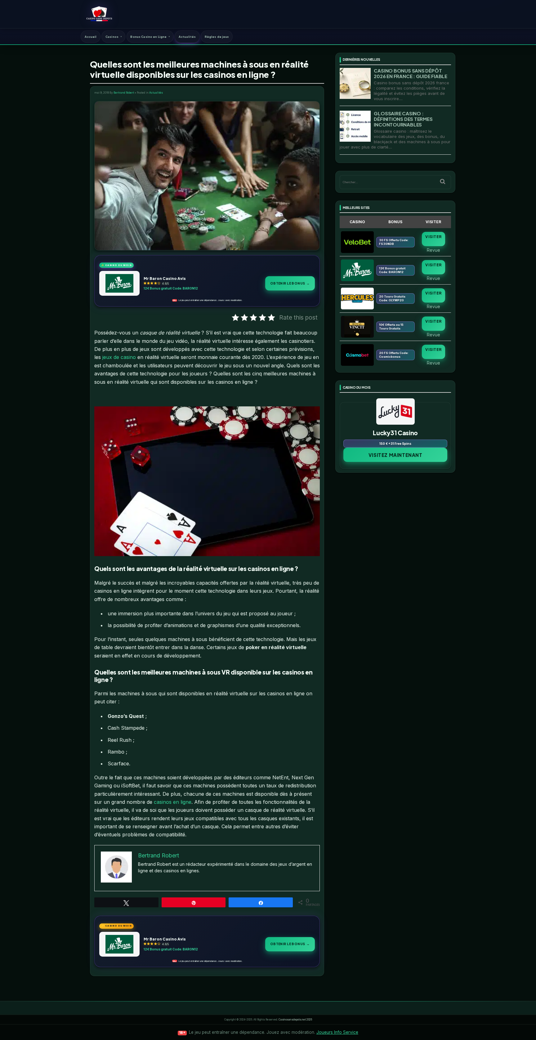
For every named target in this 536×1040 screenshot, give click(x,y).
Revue (433, 249)
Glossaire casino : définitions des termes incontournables (403, 118)
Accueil (91, 36)
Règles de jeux (217, 36)
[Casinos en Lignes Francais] (99, 14)
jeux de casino (118, 357)
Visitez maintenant (395, 455)
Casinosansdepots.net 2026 (295, 1019)
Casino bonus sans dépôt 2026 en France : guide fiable (410, 73)
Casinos (111, 36)
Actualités (187, 36)
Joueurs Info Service (337, 1032)
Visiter (433, 236)
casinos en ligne (172, 802)
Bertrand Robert (124, 92)
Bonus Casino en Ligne (148, 36)
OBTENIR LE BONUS (290, 283)
